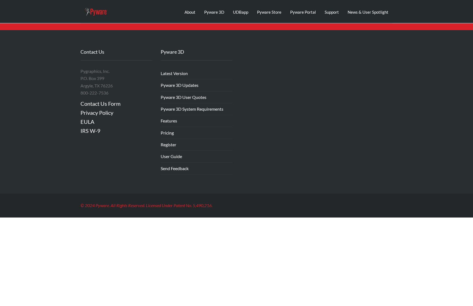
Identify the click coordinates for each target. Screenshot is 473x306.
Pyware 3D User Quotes (183, 97)
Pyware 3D (214, 12)
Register (168, 144)
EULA (87, 121)
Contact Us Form (100, 103)
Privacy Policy (96, 112)
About (189, 12)
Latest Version (174, 73)
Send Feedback (175, 168)
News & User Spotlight (368, 12)
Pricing (167, 132)
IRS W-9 (90, 130)
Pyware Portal (303, 12)
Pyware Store (269, 12)
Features (169, 120)
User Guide (171, 156)
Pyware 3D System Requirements (192, 108)
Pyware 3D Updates (179, 85)
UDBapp (240, 12)
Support (332, 12)
